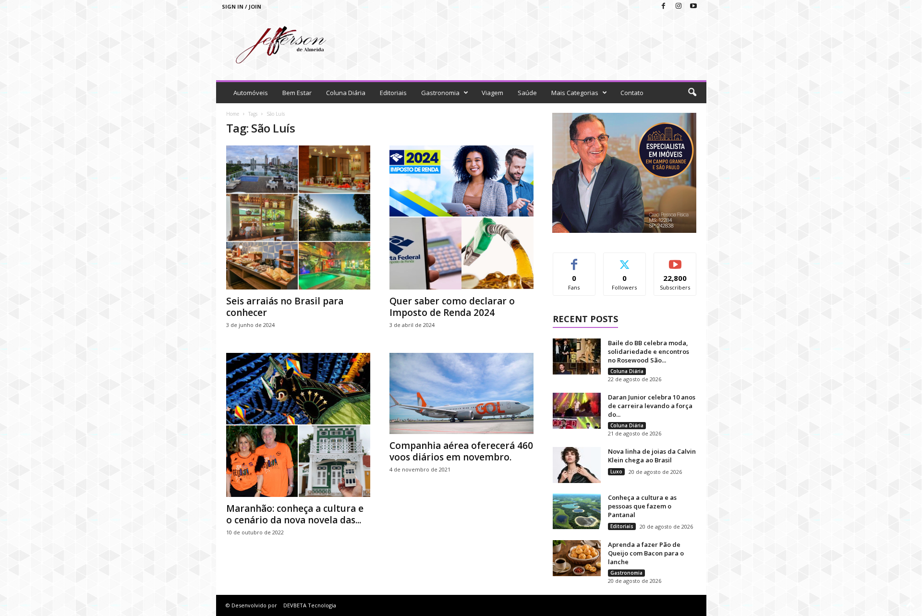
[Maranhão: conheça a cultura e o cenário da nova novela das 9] (298, 425)
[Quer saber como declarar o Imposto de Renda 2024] (461, 217)
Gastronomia (440, 92)
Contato (631, 92)
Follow (624, 260)
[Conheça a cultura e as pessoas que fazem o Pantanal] (577, 511)
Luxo (616, 471)
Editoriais (393, 92)
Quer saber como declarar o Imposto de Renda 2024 (452, 307)
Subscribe (675, 260)
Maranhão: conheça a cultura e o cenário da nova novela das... (295, 514)
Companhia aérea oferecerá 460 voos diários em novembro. (461, 451)
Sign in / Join (241, 6)
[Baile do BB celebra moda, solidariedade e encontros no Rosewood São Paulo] (577, 356)
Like (574, 260)
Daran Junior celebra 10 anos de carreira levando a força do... (651, 406)
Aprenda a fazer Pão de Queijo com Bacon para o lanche (646, 553)
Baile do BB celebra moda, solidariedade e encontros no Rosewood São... (648, 351)
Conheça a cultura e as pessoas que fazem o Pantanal (642, 506)
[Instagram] (678, 6)
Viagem (492, 92)
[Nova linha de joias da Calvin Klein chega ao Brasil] (577, 465)
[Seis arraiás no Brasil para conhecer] (298, 217)
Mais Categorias (574, 92)
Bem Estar (297, 92)
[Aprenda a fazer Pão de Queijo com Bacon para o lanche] (577, 558)
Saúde (527, 92)
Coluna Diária (345, 92)
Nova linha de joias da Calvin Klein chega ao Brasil (652, 455)
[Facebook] (663, 6)
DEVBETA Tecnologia (309, 605)
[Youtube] (693, 6)
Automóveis (250, 92)
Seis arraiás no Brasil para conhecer (284, 307)
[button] (692, 92)
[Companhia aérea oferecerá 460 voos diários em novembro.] (461, 393)
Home (232, 113)
